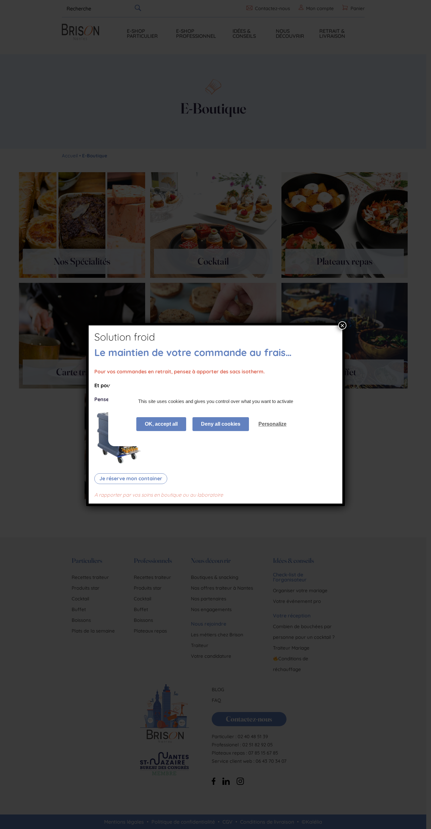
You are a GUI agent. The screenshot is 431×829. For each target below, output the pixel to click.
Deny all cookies (220, 424)
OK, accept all (161, 424)
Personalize (272, 424)
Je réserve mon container (130, 478)
